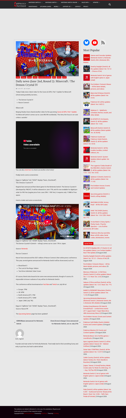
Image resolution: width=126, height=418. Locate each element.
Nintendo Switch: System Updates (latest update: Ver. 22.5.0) (100, 159)
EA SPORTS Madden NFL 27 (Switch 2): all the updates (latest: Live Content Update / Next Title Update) (97, 250)
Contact (78, 6)
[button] (42, 2)
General (24, 77)
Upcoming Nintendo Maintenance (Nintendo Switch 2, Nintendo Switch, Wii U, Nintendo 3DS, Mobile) (97, 300)
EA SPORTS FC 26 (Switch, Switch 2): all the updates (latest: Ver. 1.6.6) (100, 121)
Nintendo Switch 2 (35, 2)
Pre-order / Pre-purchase (45, 77)
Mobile (56, 6)
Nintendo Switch (51, 2)
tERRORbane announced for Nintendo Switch (29, 322)
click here (28, 170)
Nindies (35, 77)
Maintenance (33, 6)
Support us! (67, 6)
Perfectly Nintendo (29, 413)
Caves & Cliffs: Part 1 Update (67, 112)
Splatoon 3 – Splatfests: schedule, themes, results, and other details (101, 112)
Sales (54, 77)
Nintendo (24, 249)
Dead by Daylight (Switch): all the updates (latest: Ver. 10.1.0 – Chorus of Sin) (101, 69)
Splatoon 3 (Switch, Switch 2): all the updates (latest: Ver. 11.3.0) (101, 179)
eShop (18, 77)
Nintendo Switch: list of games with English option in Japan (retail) (101, 78)
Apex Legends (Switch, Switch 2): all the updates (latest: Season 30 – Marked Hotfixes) (96, 344)
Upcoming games (45, 6)
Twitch (54, 284)
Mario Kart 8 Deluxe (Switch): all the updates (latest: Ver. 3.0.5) (100, 95)
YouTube (46, 284)
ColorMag (56, 413)
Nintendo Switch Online (69, 2)
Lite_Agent (27, 88)
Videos (64, 77)
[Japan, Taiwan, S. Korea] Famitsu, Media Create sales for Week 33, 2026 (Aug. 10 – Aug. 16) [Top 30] (96, 368)
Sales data (85, 2)
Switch (59, 77)
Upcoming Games (25, 314)
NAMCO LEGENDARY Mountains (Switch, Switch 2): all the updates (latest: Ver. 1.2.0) (97, 292)
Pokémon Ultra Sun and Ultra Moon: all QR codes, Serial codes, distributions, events (100, 235)
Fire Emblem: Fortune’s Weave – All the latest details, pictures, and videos (101, 86)
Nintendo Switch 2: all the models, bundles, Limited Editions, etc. (99, 150)
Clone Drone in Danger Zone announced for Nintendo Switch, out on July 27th (64, 322)
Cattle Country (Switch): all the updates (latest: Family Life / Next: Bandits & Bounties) (96, 360)
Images (29, 77)
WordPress (44, 413)
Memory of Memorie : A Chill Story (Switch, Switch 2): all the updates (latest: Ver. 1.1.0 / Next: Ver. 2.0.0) (97, 274)
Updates (95, 2)
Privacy (85, 6)
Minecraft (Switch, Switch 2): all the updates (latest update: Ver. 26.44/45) (101, 130)
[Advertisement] (63, 21)
